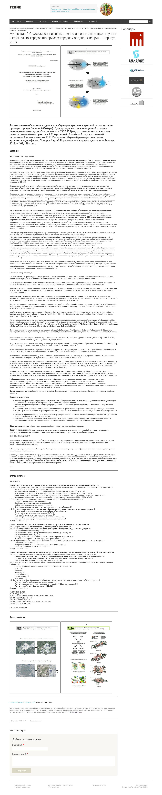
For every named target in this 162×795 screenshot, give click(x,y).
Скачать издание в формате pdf (22, 702)
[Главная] (15, 8)
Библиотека (78, 21)
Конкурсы (93, 21)
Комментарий (20, 754)
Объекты (42, 21)
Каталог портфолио (60, 21)
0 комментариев (35, 721)
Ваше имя (18, 745)
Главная (12, 28)
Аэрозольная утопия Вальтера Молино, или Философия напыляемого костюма (73, 10)
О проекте (16, 21)
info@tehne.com (53, 787)
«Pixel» (140, 787)
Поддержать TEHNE (99, 785)
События (29, 21)
